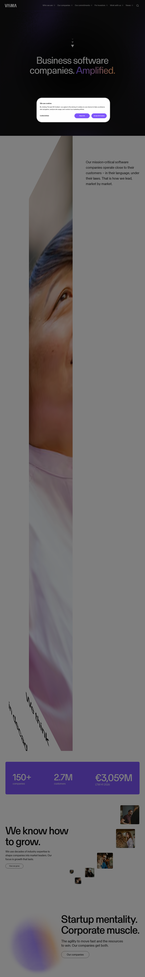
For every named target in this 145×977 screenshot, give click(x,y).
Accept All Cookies (99, 116)
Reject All (82, 116)
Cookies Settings (44, 115)
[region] (73, 110)
